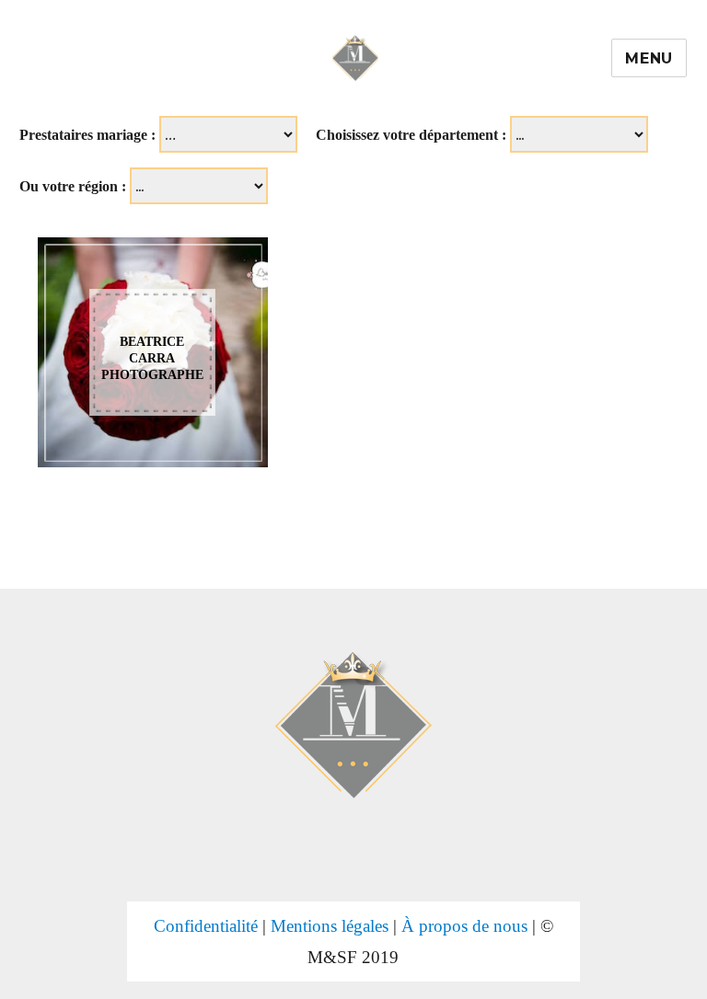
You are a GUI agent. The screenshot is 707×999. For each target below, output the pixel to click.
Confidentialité (206, 926)
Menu (649, 58)
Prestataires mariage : (87, 135)
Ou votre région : (72, 186)
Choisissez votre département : (411, 135)
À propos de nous (464, 926)
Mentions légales (329, 926)
